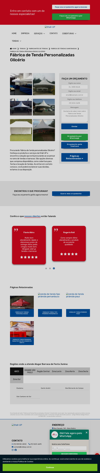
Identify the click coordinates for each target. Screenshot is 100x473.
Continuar (50, 467)
